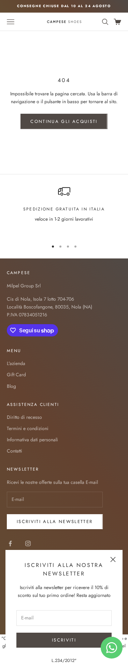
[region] (64, 210)
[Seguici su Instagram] (28, 543)
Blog (11, 386)
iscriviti (64, 640)
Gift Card (16, 374)
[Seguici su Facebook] (10, 543)
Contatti (14, 450)
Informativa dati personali (32, 439)
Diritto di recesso (24, 417)
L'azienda (16, 363)
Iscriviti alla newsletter (55, 521)
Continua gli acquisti (63, 121)
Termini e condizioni (27, 428)
